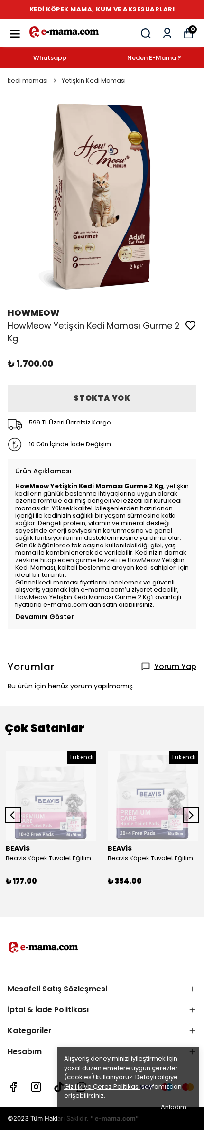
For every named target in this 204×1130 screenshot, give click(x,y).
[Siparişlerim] (167, 33)
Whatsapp (49, 57)
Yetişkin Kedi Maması (94, 80)
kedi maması (28, 80)
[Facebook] (13, 1086)
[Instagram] (36, 1086)
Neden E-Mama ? (154, 57)
